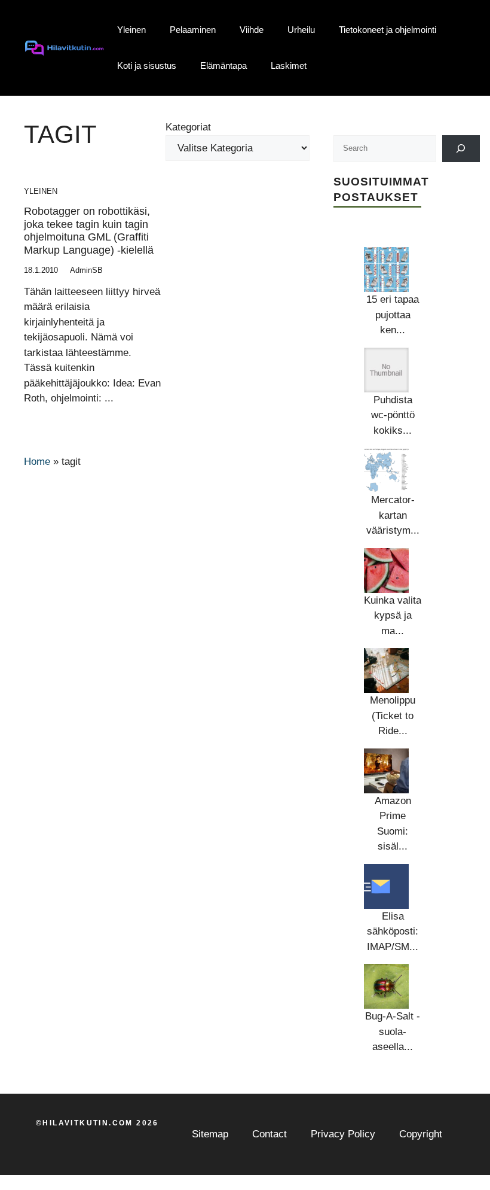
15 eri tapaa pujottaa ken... (392, 315)
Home (37, 461)
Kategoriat (188, 127)
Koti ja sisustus (146, 65)
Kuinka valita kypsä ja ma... (392, 616)
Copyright (420, 1134)
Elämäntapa (223, 65)
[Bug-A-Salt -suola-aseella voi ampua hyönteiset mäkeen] (386, 986)
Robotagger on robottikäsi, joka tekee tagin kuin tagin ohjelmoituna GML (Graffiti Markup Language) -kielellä (89, 230)
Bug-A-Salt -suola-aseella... (392, 1031)
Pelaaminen (193, 30)
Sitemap (210, 1134)
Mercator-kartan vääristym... (392, 515)
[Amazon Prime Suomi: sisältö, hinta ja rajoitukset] (386, 770)
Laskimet (289, 65)
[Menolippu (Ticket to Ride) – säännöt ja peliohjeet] (386, 670)
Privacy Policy (343, 1134)
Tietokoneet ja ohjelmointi (387, 30)
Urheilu (301, 30)
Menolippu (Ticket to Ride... (392, 715)
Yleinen (131, 30)
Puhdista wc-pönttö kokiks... (393, 415)
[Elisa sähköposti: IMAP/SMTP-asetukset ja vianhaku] (386, 886)
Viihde (252, 30)
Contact (269, 1134)
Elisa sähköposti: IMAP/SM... (392, 931)
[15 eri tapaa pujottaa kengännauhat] (386, 269)
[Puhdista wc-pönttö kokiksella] (386, 370)
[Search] (461, 148)
